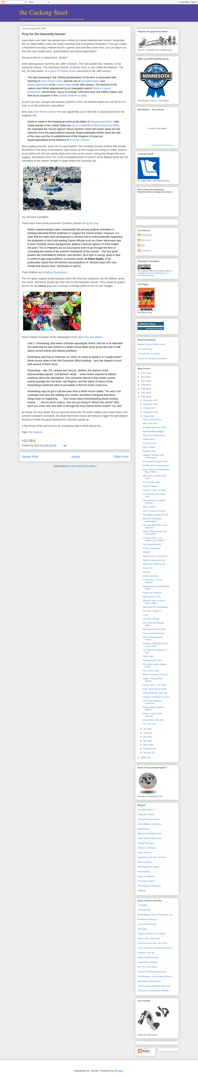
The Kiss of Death (151, 619)
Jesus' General (144, 852)
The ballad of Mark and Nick (156, 515)
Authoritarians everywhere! (155, 556)
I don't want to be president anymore (154, 948)
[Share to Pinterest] (34, 440)
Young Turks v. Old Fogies (155, 685)
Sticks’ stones (149, 447)
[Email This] (23, 440)
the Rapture (35, 432)
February (147, 748)
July (145, 729)
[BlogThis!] (25, 440)
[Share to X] (28, 440)
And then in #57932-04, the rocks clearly (155, 644)
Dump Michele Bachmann (149, 838)
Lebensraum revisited (148, 962)
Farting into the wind (152, 660)
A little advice (149, 439)
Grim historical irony (152, 544)
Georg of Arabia (150, 486)
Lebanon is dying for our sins (156, 697)
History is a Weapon (147, 848)
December (148, 400)
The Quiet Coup (145, 349)
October (147, 408)
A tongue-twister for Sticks (155, 427)
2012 (143, 373)
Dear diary (142, 929)
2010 (143, 381)
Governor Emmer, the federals (152, 933)
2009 (143, 385)
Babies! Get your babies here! (151, 344)
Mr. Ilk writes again (151, 482)
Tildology (142, 890)
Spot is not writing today (154, 435)
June (145, 733)
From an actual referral (153, 633)
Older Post (120, 456)
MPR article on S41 (151, 596)
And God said (144, 910)
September (148, 412)
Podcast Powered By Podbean (162, 145)
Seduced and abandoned (149, 981)
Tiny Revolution (93, 337)
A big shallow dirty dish (153, 720)
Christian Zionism (79, 139)
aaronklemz (146, 250)
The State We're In (146, 809)
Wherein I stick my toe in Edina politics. (154, 601)
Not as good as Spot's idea (155, 461)
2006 (143, 397)
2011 (143, 377)
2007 (143, 393)
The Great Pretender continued (152, 702)
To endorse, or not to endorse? (152, 581)
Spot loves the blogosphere (155, 607)
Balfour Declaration (56, 272)
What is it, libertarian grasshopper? (152, 519)
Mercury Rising (144, 862)
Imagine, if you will (146, 952)
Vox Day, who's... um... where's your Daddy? (153, 539)
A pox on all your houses (154, 511)
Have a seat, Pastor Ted (149, 938)
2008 (143, 389)
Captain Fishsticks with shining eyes (153, 456)
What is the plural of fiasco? (155, 674)
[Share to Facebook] (31, 440)
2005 (143, 757)
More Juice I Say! (151, 670)
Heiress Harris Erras (152, 419)
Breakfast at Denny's (147, 919)
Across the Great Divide (148, 819)
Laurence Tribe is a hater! (154, 490)
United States (64, 84)
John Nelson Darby (52, 81)
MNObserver (146, 235)
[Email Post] (64, 445)
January (147, 752)
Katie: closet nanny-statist (154, 689)
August (146, 416)
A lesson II (147, 568)
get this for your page (154, 328)
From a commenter (151, 548)
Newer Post (30, 456)
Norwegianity (144, 871)
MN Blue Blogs (148, 324)
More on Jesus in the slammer (152, 714)
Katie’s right (148, 656)
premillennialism (90, 81)
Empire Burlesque (146, 843)
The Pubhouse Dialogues (149, 886)
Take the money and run (154, 560)
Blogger (118, 1070)
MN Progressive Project (148, 867)
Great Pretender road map (155, 693)
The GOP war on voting (148, 353)
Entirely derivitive (150, 576)
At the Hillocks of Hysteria (149, 824)
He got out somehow (152, 592)
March (146, 745)
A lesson (146, 572)
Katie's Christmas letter (148, 957)
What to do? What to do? (154, 564)
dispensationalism (38, 84)
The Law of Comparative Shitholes (153, 990)
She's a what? (149, 507)
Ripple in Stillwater (146, 876)
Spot (143, 245)
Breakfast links (149, 451)
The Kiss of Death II (152, 611)
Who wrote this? (150, 423)
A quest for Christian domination (152, 358)
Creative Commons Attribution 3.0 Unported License (153, 274)
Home (76, 456)
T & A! (145, 615)
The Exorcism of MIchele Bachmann (154, 986)
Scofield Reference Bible (72, 95)
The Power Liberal (146, 881)
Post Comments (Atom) (83, 466)
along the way (90, 223)
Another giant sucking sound (156, 465)
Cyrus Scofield (79, 125)
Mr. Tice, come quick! (147, 967)
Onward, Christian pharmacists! (152, 971)
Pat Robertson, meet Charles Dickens (155, 976)
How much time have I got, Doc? (153, 943)
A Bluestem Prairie (146, 814)
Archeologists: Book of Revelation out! (155, 914)
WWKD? (146, 552)
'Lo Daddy (142, 905)
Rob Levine (146, 240)
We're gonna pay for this (154, 629)
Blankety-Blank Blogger (153, 431)
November (148, 404)
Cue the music (149, 443)
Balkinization (143, 829)
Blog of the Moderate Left (149, 833)
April (145, 741)
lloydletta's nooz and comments (152, 857)
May (145, 737)
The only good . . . (151, 724)
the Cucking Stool (43, 12)
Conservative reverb (147, 924)
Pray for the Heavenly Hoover (44, 34)
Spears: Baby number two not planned (155, 532)
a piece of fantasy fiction (62, 71)
